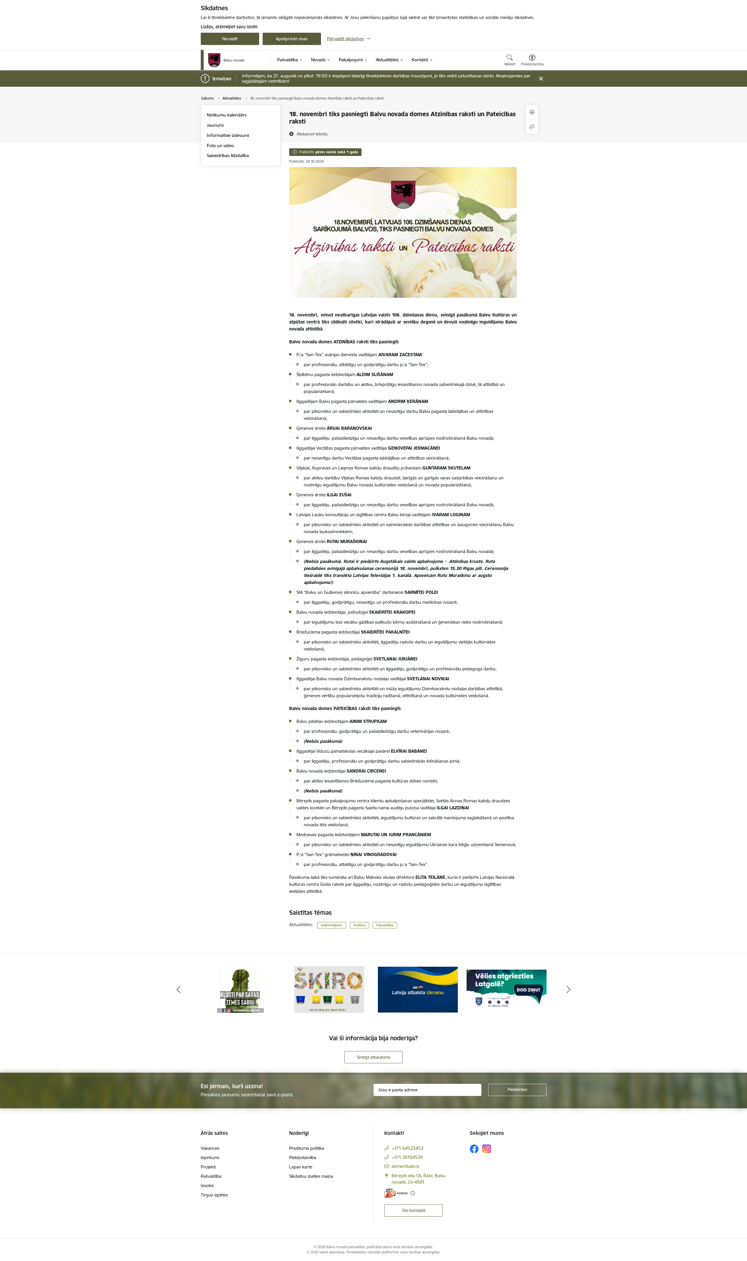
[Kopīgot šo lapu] (532, 127)
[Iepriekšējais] (178, 989)
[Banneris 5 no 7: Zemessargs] (240, 989)
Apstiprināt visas (292, 38)
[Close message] (541, 79)
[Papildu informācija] (413, 1193)
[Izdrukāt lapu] (532, 112)
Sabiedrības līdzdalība (228, 155)
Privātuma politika (306, 1148)
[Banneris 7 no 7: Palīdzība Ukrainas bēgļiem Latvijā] (418, 989)
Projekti (208, 1167)
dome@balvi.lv (405, 1166)
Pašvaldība (384, 925)
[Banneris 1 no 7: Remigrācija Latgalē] (507, 989)
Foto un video (220, 145)
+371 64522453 (407, 1148)
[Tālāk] (569, 989)
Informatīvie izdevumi (228, 135)
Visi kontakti (413, 1210)
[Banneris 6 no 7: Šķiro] (329, 989)
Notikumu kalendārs (227, 115)
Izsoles (207, 1185)
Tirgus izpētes (214, 1195)
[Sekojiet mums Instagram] (486, 1149)
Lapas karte (300, 1167)
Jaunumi (215, 125)
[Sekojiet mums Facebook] (474, 1149)
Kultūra (359, 925)
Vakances (210, 1148)
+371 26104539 (407, 1157)
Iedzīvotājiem (331, 925)
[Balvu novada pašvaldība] (226, 60)
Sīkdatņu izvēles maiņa (311, 1176)
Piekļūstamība (302, 1157)
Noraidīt (230, 38)
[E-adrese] (396, 1193)
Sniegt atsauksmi (373, 1057)
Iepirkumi (210, 1157)
